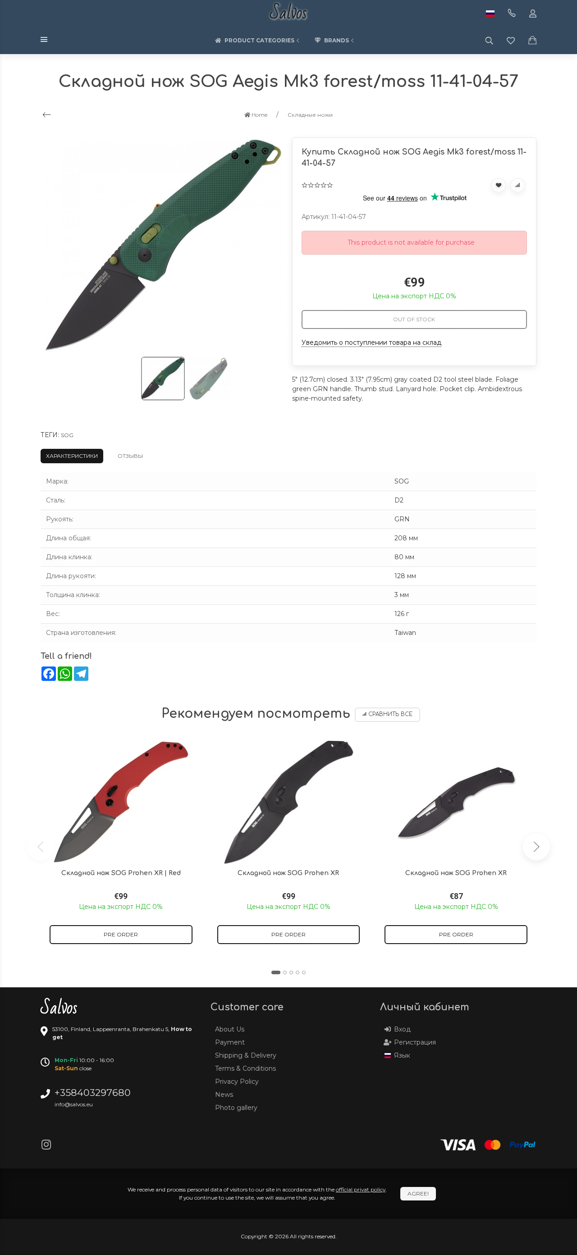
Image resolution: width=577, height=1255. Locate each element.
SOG (67, 435)
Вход (402, 1029)
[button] (275, 972)
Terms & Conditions (245, 1068)
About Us (229, 1029)
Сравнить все (390, 714)
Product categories (259, 40)
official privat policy (360, 1189)
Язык (402, 1055)
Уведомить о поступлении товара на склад (371, 342)
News (224, 1095)
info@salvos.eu (74, 1104)
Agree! (418, 1193)
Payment (230, 1042)
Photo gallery (236, 1108)
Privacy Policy (237, 1081)
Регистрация (415, 1042)
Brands (336, 40)
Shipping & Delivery (245, 1055)
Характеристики (72, 455)
